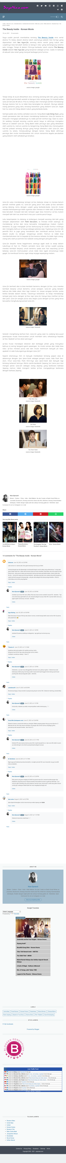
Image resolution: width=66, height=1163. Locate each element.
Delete (13, 582)
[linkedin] (53, 6)
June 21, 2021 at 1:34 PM (31, 630)
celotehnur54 (11, 687)
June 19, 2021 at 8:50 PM (23, 687)
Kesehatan (33, 1011)
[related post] (10, 532)
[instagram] (49, 6)
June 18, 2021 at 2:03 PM (20, 562)
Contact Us (19, 1148)
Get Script (28, 1091)
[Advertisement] (33, 153)
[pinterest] (61, 9)
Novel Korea (10, 1138)
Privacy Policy (27, 1148)
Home (48, 1148)
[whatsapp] (57, 6)
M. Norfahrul (11, 759)
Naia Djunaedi (16, 591)
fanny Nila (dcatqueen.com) (15, 720)
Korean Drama (24, 1011)
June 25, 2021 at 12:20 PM (32, 776)
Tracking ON (37, 1091)
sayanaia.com (39, 1151)
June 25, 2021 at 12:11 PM (32, 740)
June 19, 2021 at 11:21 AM (22, 647)
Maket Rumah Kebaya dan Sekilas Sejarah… (38, 1077)
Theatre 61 (11, 647)
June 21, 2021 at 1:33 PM (31, 666)
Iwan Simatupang (49, 1014)
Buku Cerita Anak (12, 1131)
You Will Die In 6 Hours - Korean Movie (9, 545)
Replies (10, 587)
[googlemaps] (61, 6)
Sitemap (42, 1148)
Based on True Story (18, 1014)
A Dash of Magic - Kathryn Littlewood (28, 966)
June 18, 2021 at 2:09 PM (31, 591)
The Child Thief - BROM (24, 955)
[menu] (4, 17)
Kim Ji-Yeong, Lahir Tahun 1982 (27, 970)
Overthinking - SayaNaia (34, 1085)
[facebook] (37, 6)
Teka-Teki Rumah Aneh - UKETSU (27, 951)
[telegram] (57, 9)
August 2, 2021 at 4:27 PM (21, 799)
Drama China (29, 1014)
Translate (16, 914)
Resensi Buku (11, 1120)
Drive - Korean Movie (54, 544)
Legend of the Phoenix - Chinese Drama (29, 974)
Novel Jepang (7, 1014)
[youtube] (45, 6)
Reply (9, 582)
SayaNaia (23, 1071)
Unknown (10, 562)
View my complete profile (33, 899)
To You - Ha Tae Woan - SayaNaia (36, 1073)
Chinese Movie (52, 1011)
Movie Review (42, 1011)
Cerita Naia (6, 1011)
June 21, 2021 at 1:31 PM (31, 703)
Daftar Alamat (11, 1140)
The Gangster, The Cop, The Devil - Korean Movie (40, 545)
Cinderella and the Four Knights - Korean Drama (31, 939)
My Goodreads (8, 1024)
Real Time (33, 1091)
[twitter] (41, 6)
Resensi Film (11, 1129)
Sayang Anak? (21, 943)
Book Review (14, 1011)
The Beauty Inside (45, 38)
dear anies (11, 799)
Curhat (8, 1125)
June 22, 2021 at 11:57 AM (23, 759)
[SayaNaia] (17, 7)
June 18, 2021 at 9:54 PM (22, 612)
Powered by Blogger (33, 1029)
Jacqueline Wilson (12, 1134)
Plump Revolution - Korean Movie (23, 545)
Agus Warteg (11, 612)
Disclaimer (36, 1148)
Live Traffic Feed (33, 1069)
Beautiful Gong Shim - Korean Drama (28, 947)
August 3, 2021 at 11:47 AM (32, 815)
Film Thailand (38, 1014)
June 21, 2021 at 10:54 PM (31, 720)
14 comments (14, 33)
